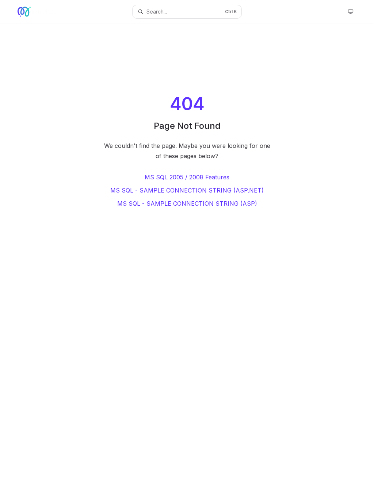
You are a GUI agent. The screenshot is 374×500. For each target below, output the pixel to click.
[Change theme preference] (350, 12)
